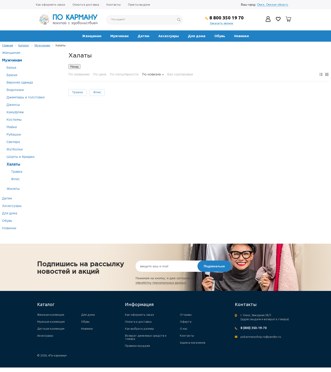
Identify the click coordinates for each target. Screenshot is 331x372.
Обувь (219, 36)
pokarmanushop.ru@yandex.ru (260, 336)
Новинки (241, 36)
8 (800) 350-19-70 (253, 328)
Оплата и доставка (86, 4)
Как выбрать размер (139, 328)
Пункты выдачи (139, 4)
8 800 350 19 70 (226, 17)
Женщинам (91, 36)
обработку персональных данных (161, 283)
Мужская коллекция (51, 321)
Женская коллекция (50, 314)
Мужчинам (119, 36)
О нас (183, 328)
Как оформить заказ (50, 4)
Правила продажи (137, 345)
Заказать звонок (221, 23)
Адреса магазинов (192, 342)
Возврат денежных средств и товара (145, 337)
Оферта (185, 321)
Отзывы (186, 314)
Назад (74, 66)
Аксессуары (168, 36)
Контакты (114, 4)
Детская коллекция (50, 328)
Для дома (196, 36)
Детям (143, 36)
